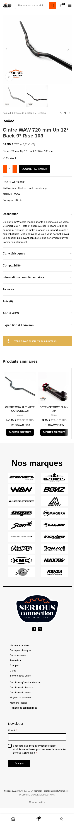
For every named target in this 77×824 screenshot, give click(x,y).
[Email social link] (17, 199)
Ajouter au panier (34, 169)
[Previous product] (61, 113)
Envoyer (19, 763)
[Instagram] (40, 629)
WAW (17, 193)
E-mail (12, 730)
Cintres (42, 112)
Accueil (7, 112)
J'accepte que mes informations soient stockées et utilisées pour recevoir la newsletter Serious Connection (39, 749)
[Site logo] (7, 5)
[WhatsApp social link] (21, 199)
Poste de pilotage (24, 112)
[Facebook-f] (34, 629)
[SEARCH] (52, 5)
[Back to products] (65, 113)
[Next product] (69, 113)
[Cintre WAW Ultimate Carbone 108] (20, 388)
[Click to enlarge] (9, 77)
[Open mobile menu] (69, 5)
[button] (6, 49)
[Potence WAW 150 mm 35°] (54, 388)
